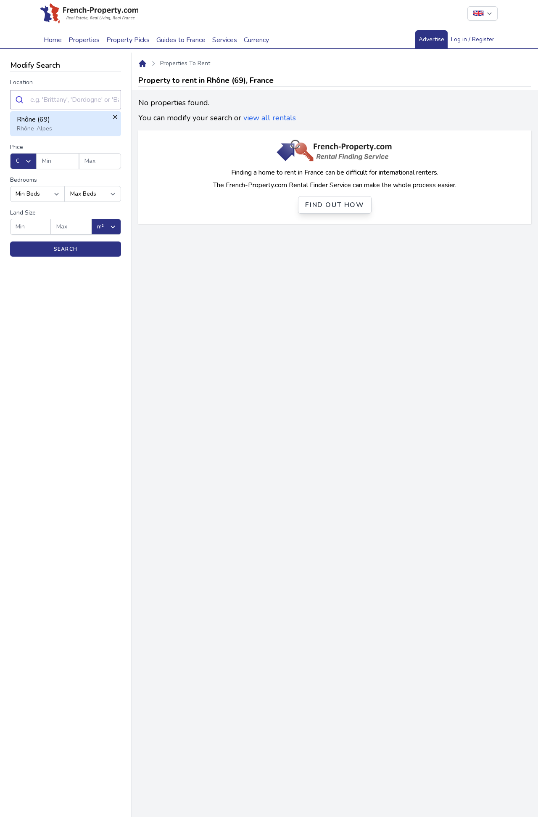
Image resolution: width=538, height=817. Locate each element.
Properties (84, 40)
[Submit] (20, 99)
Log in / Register (472, 39)
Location (21, 82)
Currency (256, 40)
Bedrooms (23, 180)
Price (16, 147)
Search (65, 249)
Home (53, 40)
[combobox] (65, 99)
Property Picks (128, 40)
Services (224, 40)
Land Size (23, 213)
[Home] (142, 63)
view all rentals (269, 118)
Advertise (431, 39)
